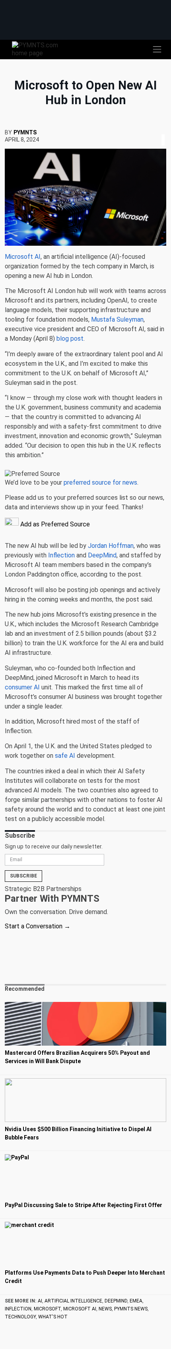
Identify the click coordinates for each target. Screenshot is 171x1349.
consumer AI (22, 687)
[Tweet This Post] (159, 130)
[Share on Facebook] (157, 130)
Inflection (61, 555)
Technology (20, 1317)
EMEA (136, 1301)
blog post (70, 338)
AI (40, 1301)
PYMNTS (25, 132)
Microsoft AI (23, 256)
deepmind (116, 1301)
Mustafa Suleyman (117, 319)
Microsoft (47, 1309)
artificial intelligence (73, 1301)
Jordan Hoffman (111, 545)
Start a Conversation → (37, 926)
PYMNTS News (131, 1309)
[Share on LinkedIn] (163, 130)
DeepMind (102, 555)
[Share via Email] (165, 130)
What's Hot (53, 1317)
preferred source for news (100, 482)
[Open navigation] (157, 49)
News (105, 1309)
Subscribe (23, 876)
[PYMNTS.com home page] (40, 48)
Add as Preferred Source (54, 524)
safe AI (65, 755)
